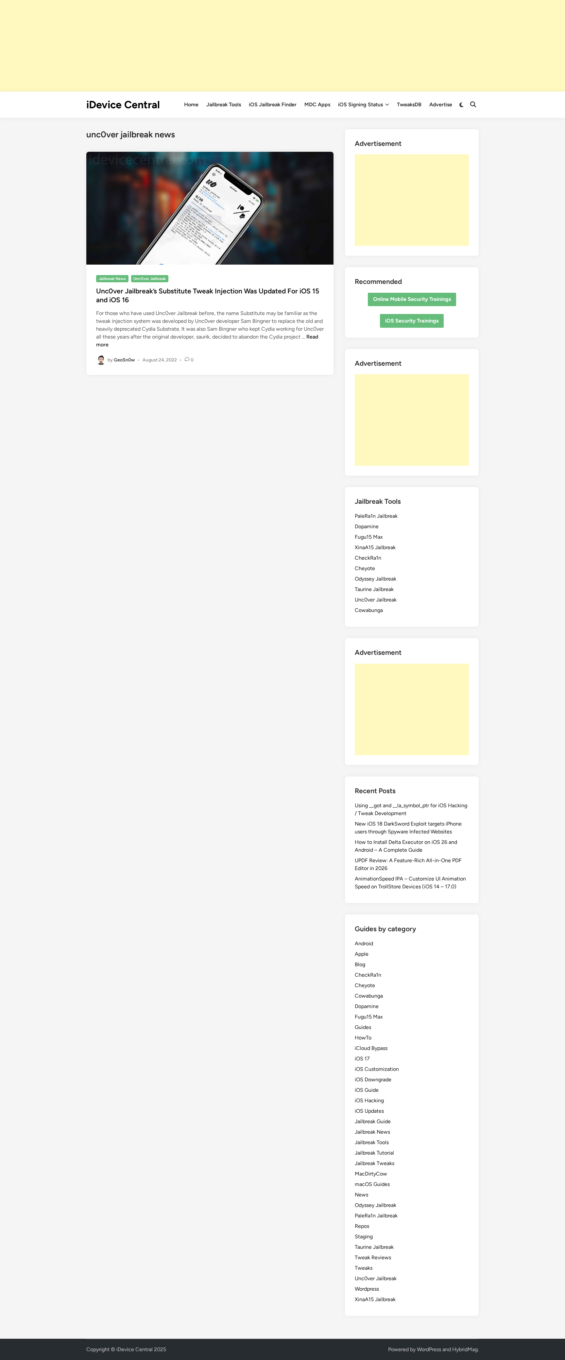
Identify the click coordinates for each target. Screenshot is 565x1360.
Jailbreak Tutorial (374, 1153)
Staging (364, 1236)
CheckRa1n (368, 558)
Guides (363, 1027)
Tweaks (363, 1268)
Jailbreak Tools (223, 104)
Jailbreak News (112, 278)
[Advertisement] (282, 46)
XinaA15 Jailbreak (375, 547)
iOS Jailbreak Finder (273, 104)
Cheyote (365, 568)
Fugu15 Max (369, 537)
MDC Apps (317, 104)
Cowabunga (369, 610)
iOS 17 (362, 1058)
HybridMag (465, 1349)
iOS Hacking (369, 1100)
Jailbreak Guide (373, 1121)
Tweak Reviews (373, 1257)
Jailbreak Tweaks (374, 1163)
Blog (360, 964)
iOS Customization (377, 1069)
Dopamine (367, 526)
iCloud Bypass (371, 1048)
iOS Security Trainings (411, 321)
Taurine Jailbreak (374, 589)
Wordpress (367, 1289)
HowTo (363, 1038)
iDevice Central (123, 104)
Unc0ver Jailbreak (149, 278)
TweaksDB (409, 104)
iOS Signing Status (360, 104)
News (361, 1195)
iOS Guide (367, 1090)
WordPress (429, 1349)
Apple (361, 954)
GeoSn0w (124, 359)
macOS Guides (372, 1184)
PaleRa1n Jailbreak (376, 516)
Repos (362, 1226)
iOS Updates (369, 1111)
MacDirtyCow (371, 1174)
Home (191, 104)
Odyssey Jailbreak (375, 579)
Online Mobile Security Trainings (412, 299)
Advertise (440, 104)
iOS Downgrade (373, 1079)
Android (364, 943)
